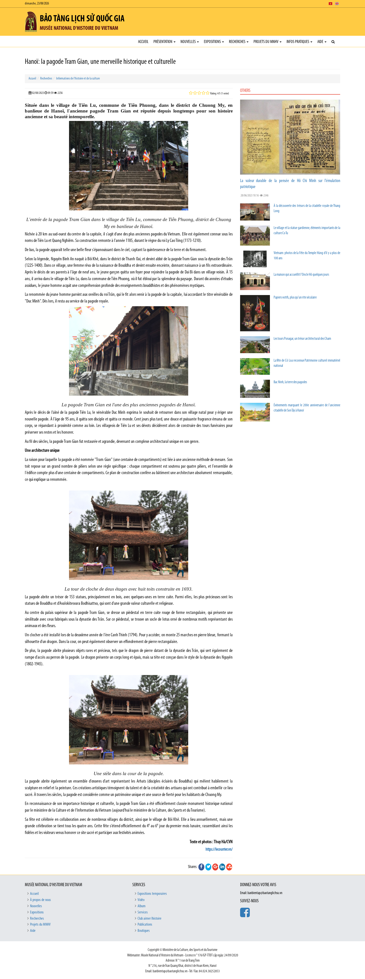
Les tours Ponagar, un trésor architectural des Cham (302, 339)
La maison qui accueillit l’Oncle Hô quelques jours (301, 275)
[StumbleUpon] (229, 867)
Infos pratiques (298, 42)
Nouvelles (188, 42)
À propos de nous (40, 900)
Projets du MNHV (266, 42)
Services (143, 912)
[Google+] (215, 867)
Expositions (212, 42)
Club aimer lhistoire (149, 919)
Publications (145, 925)
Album (142, 906)
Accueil (143, 42)
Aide (320, 42)
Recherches (237, 42)
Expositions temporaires (152, 894)
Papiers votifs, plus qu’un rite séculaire (295, 298)
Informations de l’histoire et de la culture (78, 78)
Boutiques (144, 931)
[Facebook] (201, 867)
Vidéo (141, 900)
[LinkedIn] (222, 867)
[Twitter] (208, 867)
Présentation (163, 42)
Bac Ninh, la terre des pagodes (290, 382)
